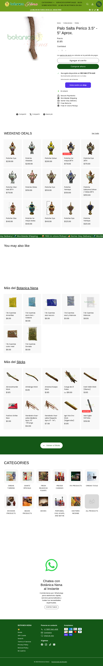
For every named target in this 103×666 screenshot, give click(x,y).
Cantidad (61, 46)
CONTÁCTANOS (51, 607)
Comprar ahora (78, 66)
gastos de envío (66, 55)
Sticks (77, 23)
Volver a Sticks (53, 445)
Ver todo (95, 133)
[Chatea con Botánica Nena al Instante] (51, 565)
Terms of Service (24, 642)
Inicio (59, 23)
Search (20, 638)
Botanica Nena (27, 288)
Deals (20, 632)
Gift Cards (22, 635)
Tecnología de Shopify (59, 662)
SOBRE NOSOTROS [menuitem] (49, 5)
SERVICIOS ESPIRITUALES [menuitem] (66, 2)
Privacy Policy (23, 645)
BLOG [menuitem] (80, 2)
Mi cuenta (22, 651)
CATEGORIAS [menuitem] (47, 2)
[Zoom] (27, 40)
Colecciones (68, 23)
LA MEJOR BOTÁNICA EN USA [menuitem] (70, 5)
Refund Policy (23, 648)
